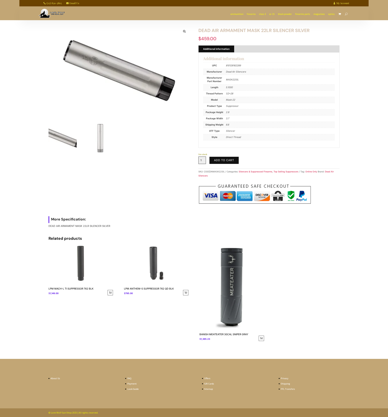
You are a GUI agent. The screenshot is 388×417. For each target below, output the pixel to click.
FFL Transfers (288, 388)
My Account (342, 3)
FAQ (129, 378)
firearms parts (302, 13)
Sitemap (208, 388)
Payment (132, 383)
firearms (251, 13)
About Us (55, 378)
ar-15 (272, 13)
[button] (184, 31)
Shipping (285, 383)
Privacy (284, 378)
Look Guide (133, 388)
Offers (207, 378)
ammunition (236, 13)
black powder (285, 13)
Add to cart (224, 160)
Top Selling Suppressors (286, 171)
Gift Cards (209, 383)
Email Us (74, 3)
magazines (319, 13)
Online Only (311, 171)
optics (331, 13)
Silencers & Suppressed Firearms (255, 171)
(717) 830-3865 (54, 3)
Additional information (216, 49)
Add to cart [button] (110, 292)
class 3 (262, 13)
